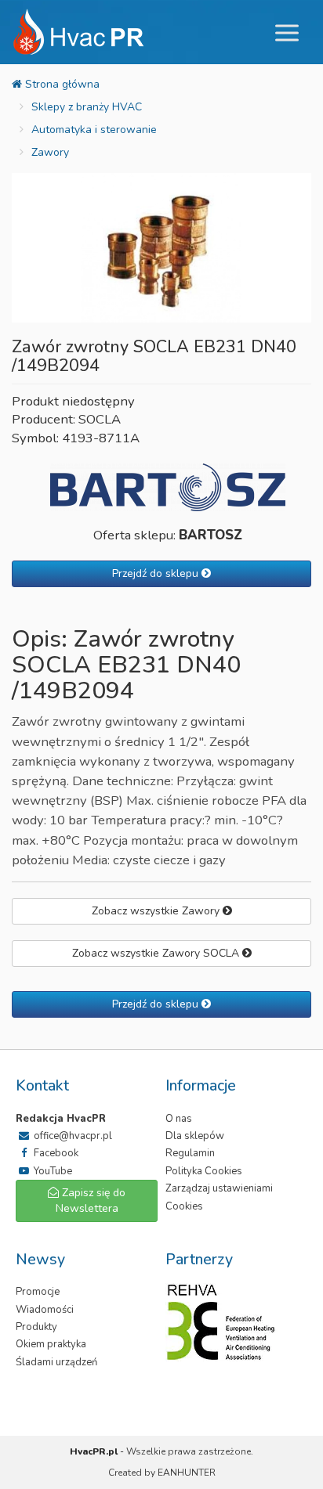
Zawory (50, 152)
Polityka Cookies (203, 1171)
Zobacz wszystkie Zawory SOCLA (157, 953)
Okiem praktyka (51, 1344)
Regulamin (190, 1153)
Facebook (54, 1153)
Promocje (38, 1292)
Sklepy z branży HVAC (86, 106)
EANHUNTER (187, 1472)
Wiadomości (45, 1310)
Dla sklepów (194, 1136)
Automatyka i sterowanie (94, 129)
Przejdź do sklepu (156, 573)
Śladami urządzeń (56, 1362)
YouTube (51, 1171)
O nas (178, 1119)
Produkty (36, 1327)
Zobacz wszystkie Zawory (157, 910)
